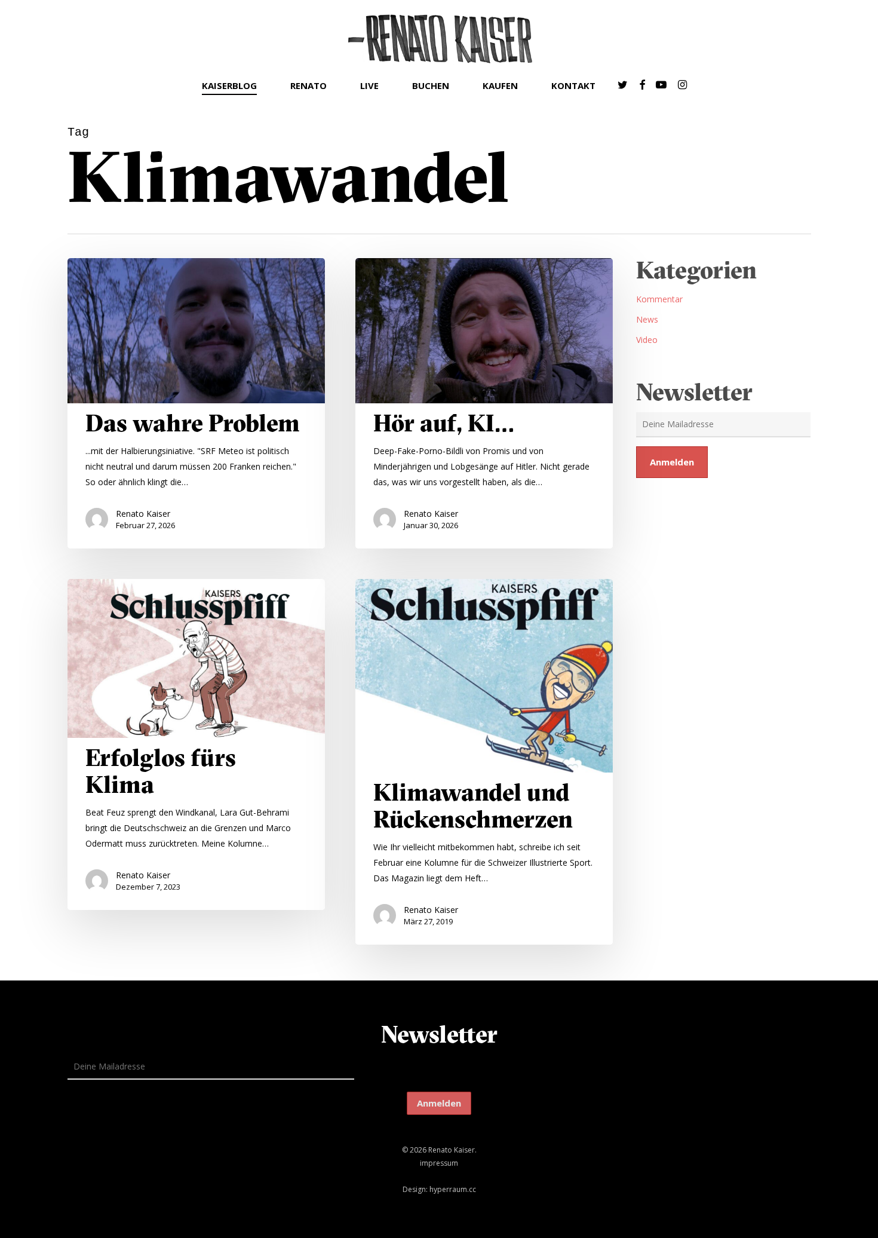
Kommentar (659, 299)
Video (647, 339)
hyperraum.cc (452, 1189)
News (647, 319)
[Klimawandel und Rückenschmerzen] (484, 762)
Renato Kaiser (143, 513)
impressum (439, 1163)
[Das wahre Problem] (196, 403)
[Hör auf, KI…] (484, 403)
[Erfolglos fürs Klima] (196, 744)
